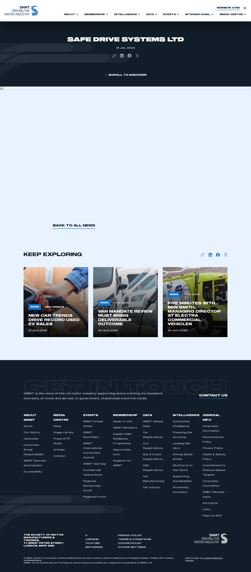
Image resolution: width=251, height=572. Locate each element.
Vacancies (31, 439)
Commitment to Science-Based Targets (214, 470)
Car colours (151, 487)
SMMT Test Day (94, 464)
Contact (59, 456)
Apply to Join (122, 422)
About (28, 426)
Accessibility (33, 472)
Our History (32, 433)
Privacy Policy (213, 448)
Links (206, 509)
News (57, 426)
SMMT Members (125, 428)
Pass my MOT (212, 516)
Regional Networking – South (92, 486)
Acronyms (210, 503)
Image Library (63, 433)
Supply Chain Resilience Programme (122, 439)
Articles (59, 450)
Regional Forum (94, 497)
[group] (56, 302)
